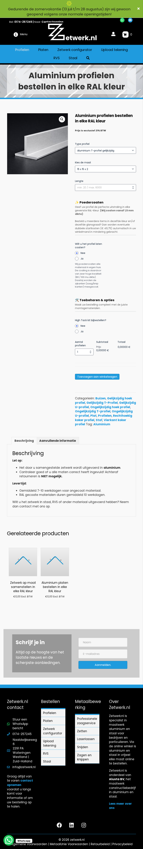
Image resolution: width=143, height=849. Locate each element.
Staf (99, 420)
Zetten (82, 731)
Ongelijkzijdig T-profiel (92, 411)
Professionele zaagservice (87, 721)
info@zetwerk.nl (24, 767)
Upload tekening (49, 743)
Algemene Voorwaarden (28, 844)
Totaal (121, 342)
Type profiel (82, 144)
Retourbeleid (100, 844)
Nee (83, 253)
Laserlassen (86, 739)
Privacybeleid (122, 844)
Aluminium (101, 424)
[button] (139, 9)
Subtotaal (102, 342)
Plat (93, 416)
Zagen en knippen (84, 757)
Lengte (79, 181)
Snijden (82, 747)
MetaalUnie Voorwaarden (69, 844)
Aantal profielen (80, 343)
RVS (45, 753)
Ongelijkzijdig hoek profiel (110, 407)
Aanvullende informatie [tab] (57, 441)
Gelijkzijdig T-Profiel (102, 403)
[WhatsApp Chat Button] (8, 840)
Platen (48, 721)
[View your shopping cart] (125, 34)
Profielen (105, 416)
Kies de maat (83, 162)
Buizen (100, 398)
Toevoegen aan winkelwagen (97, 377)
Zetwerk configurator (52, 731)
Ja (82, 258)
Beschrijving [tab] (24, 441)
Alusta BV (116, 779)
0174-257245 (23, 22)
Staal (47, 761)
